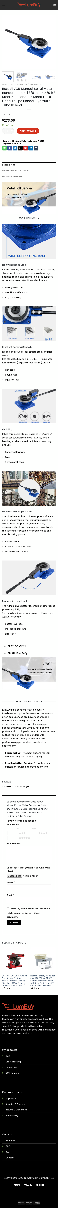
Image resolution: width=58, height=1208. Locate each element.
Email (10, 895)
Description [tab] (8, 165)
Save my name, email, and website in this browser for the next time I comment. (29, 912)
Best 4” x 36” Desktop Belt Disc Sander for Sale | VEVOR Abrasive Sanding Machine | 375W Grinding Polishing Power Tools (14, 981)
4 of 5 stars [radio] (32, 833)
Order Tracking (13, 1061)
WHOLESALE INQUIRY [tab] (12, 176)
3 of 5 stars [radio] (13, 833)
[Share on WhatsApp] (4, 148)
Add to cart (28, 130)
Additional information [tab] (15, 170)
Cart (8, 1056)
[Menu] (3, 4)
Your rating (14, 824)
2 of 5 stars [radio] (26, 828)
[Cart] (54, 5)
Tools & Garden (18, 84)
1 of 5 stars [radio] (11, 828)
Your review (14, 843)
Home (4, 84)
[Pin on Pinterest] (25, 148)
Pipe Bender (35, 84)
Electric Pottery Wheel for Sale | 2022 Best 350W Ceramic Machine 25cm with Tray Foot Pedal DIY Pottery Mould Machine (42, 981)
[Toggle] (5, 647)
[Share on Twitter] (15, 148)
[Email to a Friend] (20, 148)
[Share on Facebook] (9, 148)
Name (11, 882)
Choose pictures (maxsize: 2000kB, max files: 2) (28, 869)
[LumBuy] (29, 5)
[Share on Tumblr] (36, 148)
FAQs (8, 1146)
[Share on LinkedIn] (30, 148)
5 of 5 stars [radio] (13, 838)
